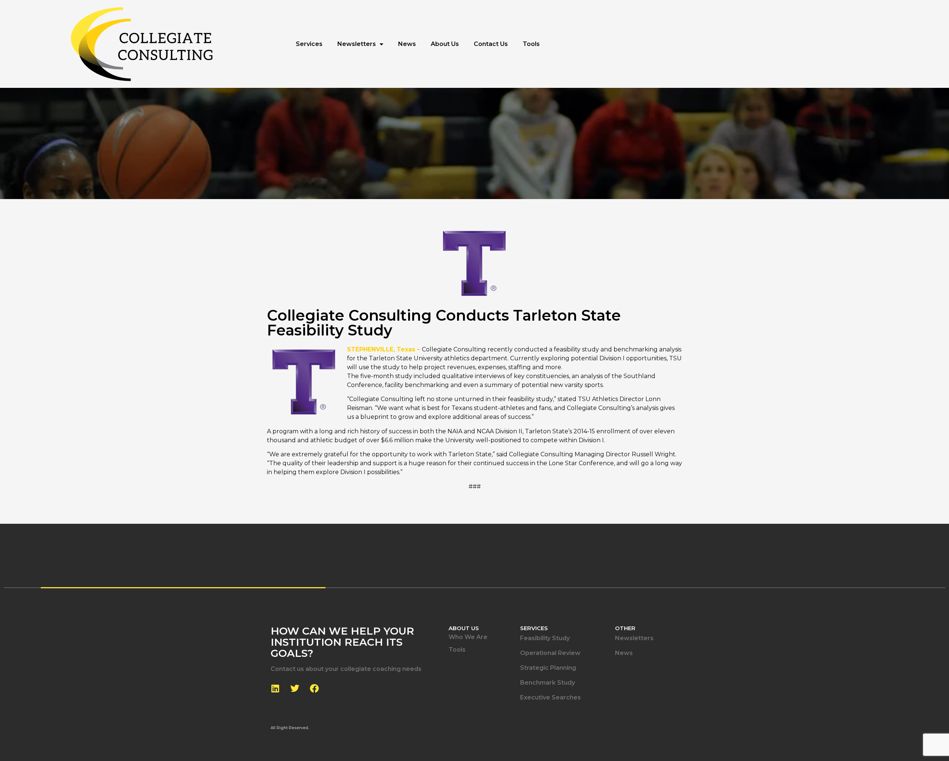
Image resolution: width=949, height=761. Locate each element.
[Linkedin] (275, 688)
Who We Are (468, 637)
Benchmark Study (547, 682)
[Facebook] (314, 688)
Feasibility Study (545, 638)
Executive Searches (550, 697)
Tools (531, 43)
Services (309, 43)
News (407, 43)
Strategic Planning (548, 667)
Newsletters (356, 43)
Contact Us (491, 43)
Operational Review (550, 652)
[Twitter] (295, 688)
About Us (445, 43)
